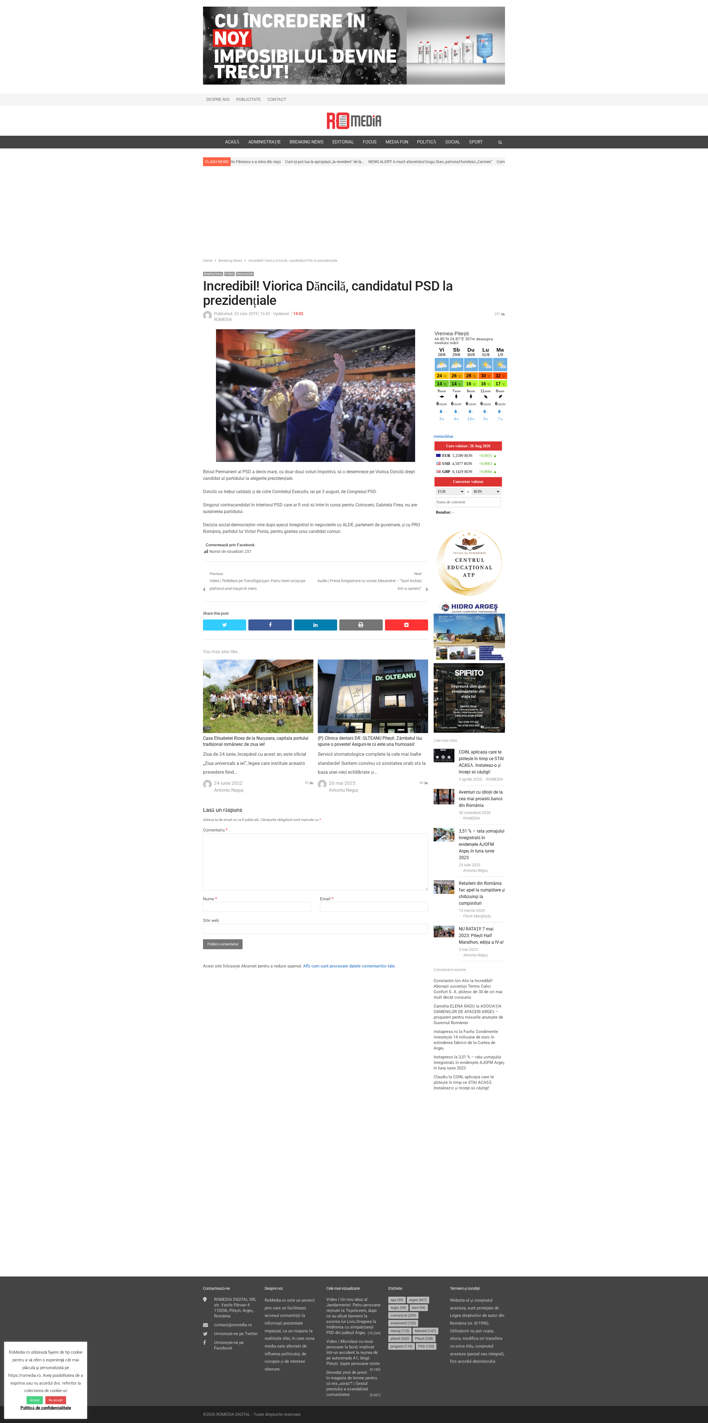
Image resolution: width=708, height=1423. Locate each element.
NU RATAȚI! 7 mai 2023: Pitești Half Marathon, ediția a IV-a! (481, 935)
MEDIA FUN (397, 142)
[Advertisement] (354, 211)
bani (419, 1308)
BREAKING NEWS (307, 142)
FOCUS (370, 142)
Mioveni (425, 1331)
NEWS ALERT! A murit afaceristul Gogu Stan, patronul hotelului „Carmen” (331, 161)
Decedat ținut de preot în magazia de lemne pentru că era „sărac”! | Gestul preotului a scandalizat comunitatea (351, 1383)
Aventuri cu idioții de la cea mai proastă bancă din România (481, 798)
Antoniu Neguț (475, 870)
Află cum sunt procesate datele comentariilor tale (349, 966)
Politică (229, 273)
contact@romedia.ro (233, 1324)
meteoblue (443, 436)
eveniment (403, 1323)
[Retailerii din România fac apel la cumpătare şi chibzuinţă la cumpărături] (444, 883)
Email (326, 898)
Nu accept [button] (56, 1400)
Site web (211, 920)
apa (397, 1300)
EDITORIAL (343, 142)
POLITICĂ (426, 142)
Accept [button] (35, 1400)
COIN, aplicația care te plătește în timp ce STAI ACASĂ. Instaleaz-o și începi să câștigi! (464, 1082)
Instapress (443, 1057)
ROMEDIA (494, 779)
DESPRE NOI (218, 99)
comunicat (403, 1315)
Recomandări (245, 273)
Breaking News (213, 273)
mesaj (400, 1331)
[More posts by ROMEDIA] (207, 318)
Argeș (398, 1308)
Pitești (424, 1338)
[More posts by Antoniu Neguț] (207, 782)
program (402, 1346)
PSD (426, 1346)
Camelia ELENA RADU (454, 1006)
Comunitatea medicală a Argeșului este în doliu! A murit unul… (449, 161)
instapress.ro (446, 1031)
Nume (210, 898)
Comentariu (215, 830)
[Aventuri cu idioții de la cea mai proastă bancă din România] (444, 792)
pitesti (400, 1338)
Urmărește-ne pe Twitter (236, 1333)
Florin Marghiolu (477, 916)
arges (418, 1300)
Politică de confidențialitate (45, 1407)
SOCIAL (452, 142)
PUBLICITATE (248, 99)
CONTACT (276, 99)
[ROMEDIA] (354, 121)
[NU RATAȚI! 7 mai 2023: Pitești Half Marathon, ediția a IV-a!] (444, 929)
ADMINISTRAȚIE (264, 142)
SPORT (476, 142)
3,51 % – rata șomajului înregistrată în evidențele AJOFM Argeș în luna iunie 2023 (481, 844)
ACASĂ (232, 142)
